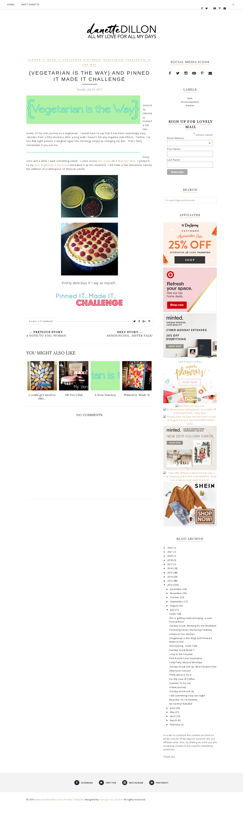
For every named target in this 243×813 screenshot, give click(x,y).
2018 (170, 560)
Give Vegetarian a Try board (51, 165)
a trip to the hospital (180, 654)
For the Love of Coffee (182, 679)
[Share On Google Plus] (144, 321)
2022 (170, 547)
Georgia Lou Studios (111, 799)
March (174, 720)
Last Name (173, 159)
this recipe (104, 161)
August (174, 605)
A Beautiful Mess (125, 161)
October (175, 597)
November (176, 593)
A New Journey (177, 687)
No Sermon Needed (180, 703)
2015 (170, 572)
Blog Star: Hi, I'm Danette (183, 699)
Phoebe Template (74, 799)
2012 (170, 584)
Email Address (189, 138)
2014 (170, 576)
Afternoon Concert (180, 670)
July (172, 609)
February (175, 724)
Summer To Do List (180, 683)
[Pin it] (149, 321)
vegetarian (113, 60)
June (173, 708)
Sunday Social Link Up (181, 691)
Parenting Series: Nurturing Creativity (190, 629)
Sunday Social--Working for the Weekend (192, 625)
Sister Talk (175, 613)
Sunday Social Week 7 (181, 650)
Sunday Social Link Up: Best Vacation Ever (193, 666)
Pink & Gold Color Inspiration (185, 658)
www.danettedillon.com (48, 799)
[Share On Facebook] (139, 321)
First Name (173, 148)
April (173, 716)
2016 (170, 568)
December (176, 589)
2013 (170, 580)
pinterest (92, 60)
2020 (170, 555)
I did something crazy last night (187, 695)
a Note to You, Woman (182, 634)
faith (190, 98)
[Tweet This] (134, 321)
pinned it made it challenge (55, 60)
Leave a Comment (41, 321)
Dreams (190, 105)
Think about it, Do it (180, 674)
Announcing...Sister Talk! (183, 645)
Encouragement (190, 102)
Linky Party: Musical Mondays (185, 662)
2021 (170, 551)
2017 (170, 564)
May (172, 712)
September (177, 601)
